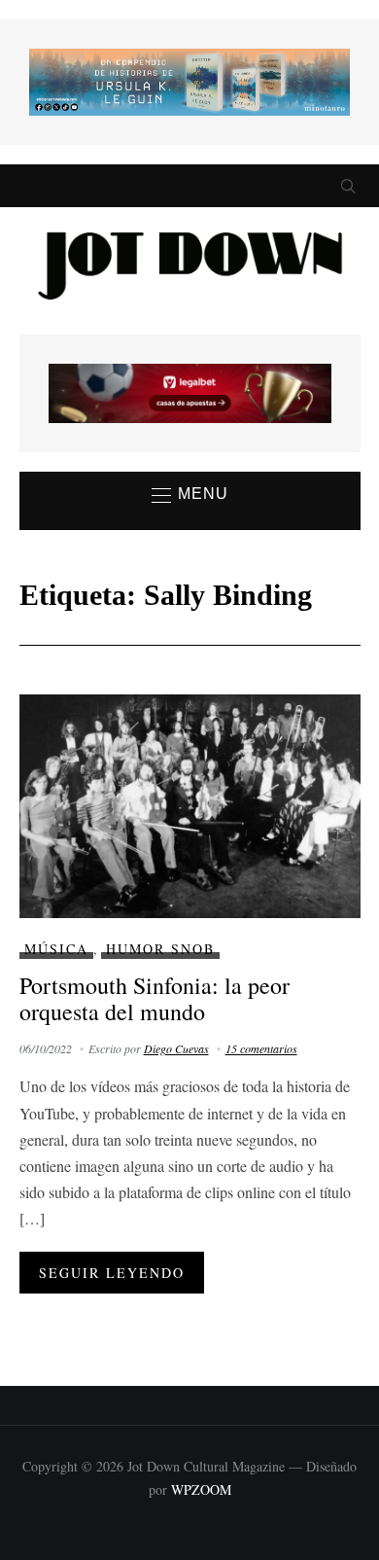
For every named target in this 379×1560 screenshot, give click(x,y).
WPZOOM (201, 1489)
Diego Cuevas (176, 1048)
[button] (190, 495)
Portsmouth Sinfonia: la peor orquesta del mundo (154, 998)
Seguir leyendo (112, 1272)
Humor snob (160, 949)
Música (56, 949)
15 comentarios (261, 1048)
